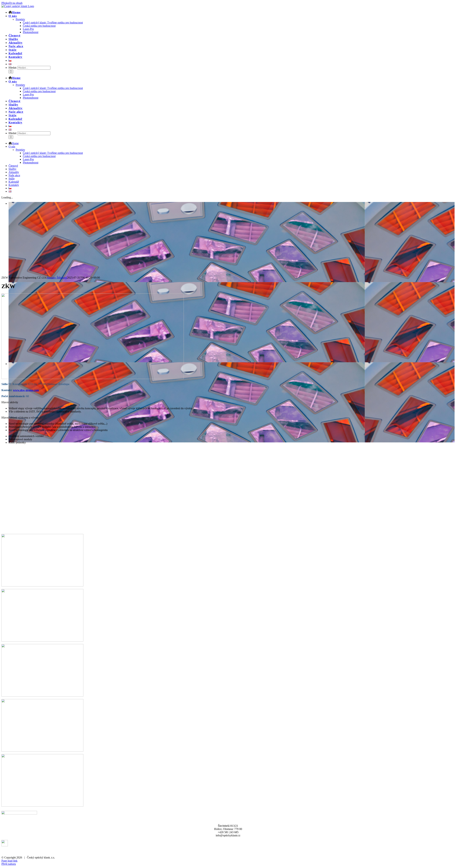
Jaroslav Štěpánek (57, 277)
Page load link (9, 860)
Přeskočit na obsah (11, 2)
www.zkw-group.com (26, 390)
